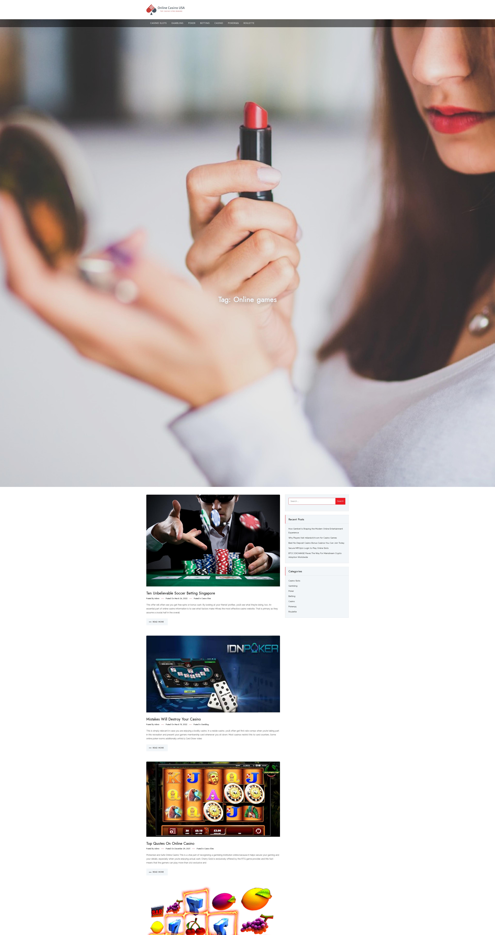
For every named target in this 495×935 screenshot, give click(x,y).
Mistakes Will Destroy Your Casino (173, 719)
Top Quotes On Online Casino (170, 843)
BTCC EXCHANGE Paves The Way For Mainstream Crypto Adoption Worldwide (315, 555)
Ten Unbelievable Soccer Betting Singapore (180, 593)
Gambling (177, 23)
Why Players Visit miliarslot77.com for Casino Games (312, 538)
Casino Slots (158, 23)
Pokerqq (233, 23)
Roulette (249, 23)
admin (156, 598)
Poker (191, 23)
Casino (218, 23)
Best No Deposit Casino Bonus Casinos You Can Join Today (316, 543)
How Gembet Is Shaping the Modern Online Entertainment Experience (315, 531)
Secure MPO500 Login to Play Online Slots (308, 548)
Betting (205, 23)
